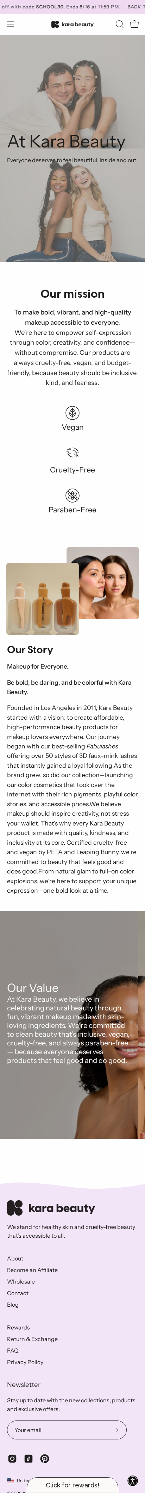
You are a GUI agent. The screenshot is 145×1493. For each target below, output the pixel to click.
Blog (13, 1304)
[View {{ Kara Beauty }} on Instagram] (12, 1458)
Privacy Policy (25, 1362)
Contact (18, 1293)
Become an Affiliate (32, 1269)
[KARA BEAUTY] (72, 24)
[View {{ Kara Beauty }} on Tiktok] (28, 1458)
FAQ (13, 1350)
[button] (119, 24)
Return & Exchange (32, 1338)
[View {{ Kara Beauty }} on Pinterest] (44, 1458)
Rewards (18, 1327)
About (15, 1258)
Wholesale (21, 1281)
